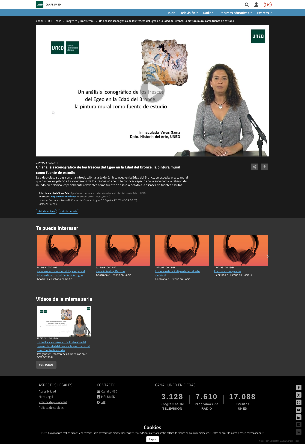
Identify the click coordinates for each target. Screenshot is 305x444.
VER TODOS (46, 365)
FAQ (103, 402)
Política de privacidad (53, 402)
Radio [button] (207, 12)
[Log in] (256, 5)
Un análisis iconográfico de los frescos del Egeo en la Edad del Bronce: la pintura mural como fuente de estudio (166, 21)
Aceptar (153, 439)
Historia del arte (68, 211)
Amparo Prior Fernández (63, 196)
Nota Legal (46, 396)
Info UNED (108, 396)
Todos (57, 21)
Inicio (171, 12)
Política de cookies (51, 407)
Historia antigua (46, 211)
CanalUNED (43, 21)
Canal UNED (109, 391)
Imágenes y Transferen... (80, 21)
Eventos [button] (263, 12)
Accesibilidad (47, 391)
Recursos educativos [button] (235, 12)
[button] (267, 256)
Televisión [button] (188, 12)
